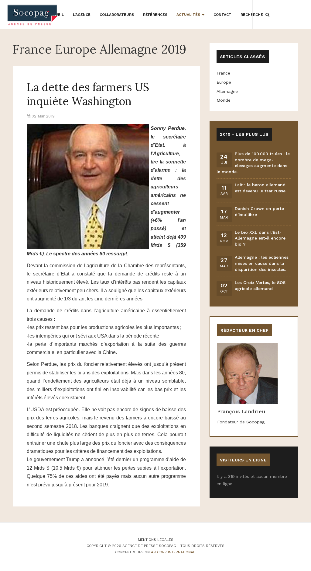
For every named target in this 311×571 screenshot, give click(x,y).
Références (155, 14)
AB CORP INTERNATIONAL (173, 552)
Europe (224, 82)
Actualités (188, 14)
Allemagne (227, 91)
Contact (222, 14)
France (223, 73)
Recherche (252, 14)
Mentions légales (155, 540)
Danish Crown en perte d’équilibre (259, 211)
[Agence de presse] (32, 15)
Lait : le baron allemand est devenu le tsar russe (260, 187)
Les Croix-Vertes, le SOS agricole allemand (260, 285)
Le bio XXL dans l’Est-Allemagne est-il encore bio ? (260, 238)
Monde (224, 100)
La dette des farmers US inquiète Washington (88, 94)
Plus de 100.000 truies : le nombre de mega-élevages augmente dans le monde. (253, 162)
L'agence (82, 14)
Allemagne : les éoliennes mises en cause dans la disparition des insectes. (262, 263)
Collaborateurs (117, 14)
